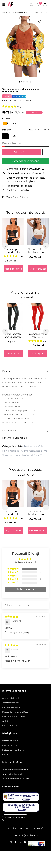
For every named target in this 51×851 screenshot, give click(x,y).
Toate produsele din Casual (17, 455)
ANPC (5, 721)
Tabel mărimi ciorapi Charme (15, 779)
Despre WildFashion (11, 698)
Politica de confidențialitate (15, 712)
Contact (5, 754)
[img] (11, 616)
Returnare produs (15, 817)
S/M (14, 136)
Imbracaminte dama (35, 450)
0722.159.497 (37, 168)
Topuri (43, 455)
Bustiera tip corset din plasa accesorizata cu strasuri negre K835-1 (12, 251)
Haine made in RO (12, 450)
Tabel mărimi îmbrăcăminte (15, 769)
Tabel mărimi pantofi (12, 774)
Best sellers (30, 446)
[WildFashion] (10, 4)
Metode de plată (9, 745)
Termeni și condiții (10, 703)
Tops (36, 455)
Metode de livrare (10, 741)
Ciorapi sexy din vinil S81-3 (38, 335)
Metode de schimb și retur (14, 750)
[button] (9, 106)
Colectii (42, 446)
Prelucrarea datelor (11, 707)
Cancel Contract (9, 725)
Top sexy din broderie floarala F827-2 (37, 251)
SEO (31, 828)
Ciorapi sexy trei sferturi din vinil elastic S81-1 (13, 336)
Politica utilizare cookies (13, 716)
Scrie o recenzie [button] (25, 589)
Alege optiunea (13, 268)
